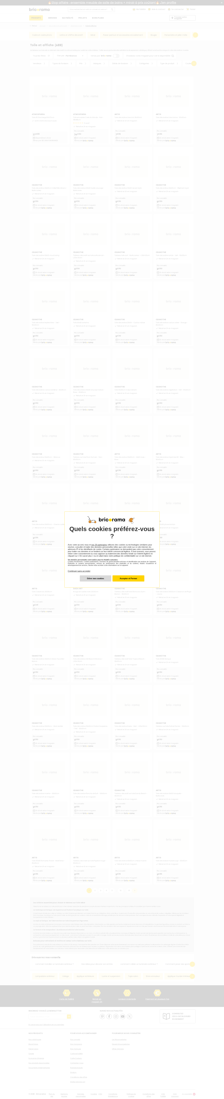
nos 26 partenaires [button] (99, 545)
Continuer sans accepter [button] (79, 569)
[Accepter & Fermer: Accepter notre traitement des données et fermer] (128, 578)
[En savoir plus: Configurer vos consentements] (95, 578)
